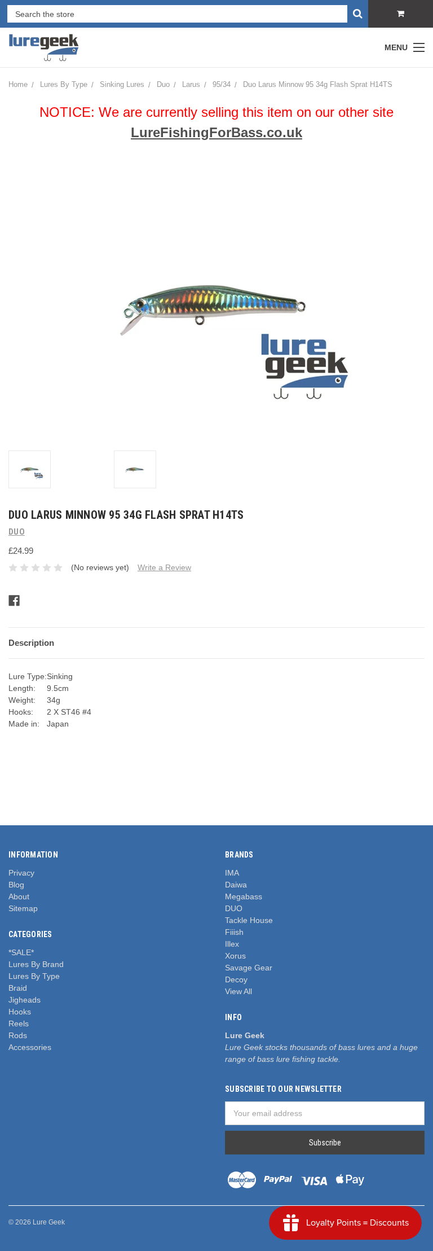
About (18, 896)
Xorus (235, 955)
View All (238, 991)
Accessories (29, 1047)
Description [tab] (31, 643)
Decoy (236, 979)
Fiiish (234, 932)
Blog (16, 884)
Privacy (21, 872)
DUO (233, 908)
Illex (232, 943)
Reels (18, 1023)
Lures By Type (34, 976)
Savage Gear (248, 967)
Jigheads (24, 999)
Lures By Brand (36, 964)
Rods (17, 1035)
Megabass (243, 896)
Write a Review (164, 567)
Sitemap (23, 908)
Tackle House (249, 920)
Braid (17, 987)
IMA (232, 872)
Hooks (19, 1011)
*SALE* (21, 952)
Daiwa (236, 884)
